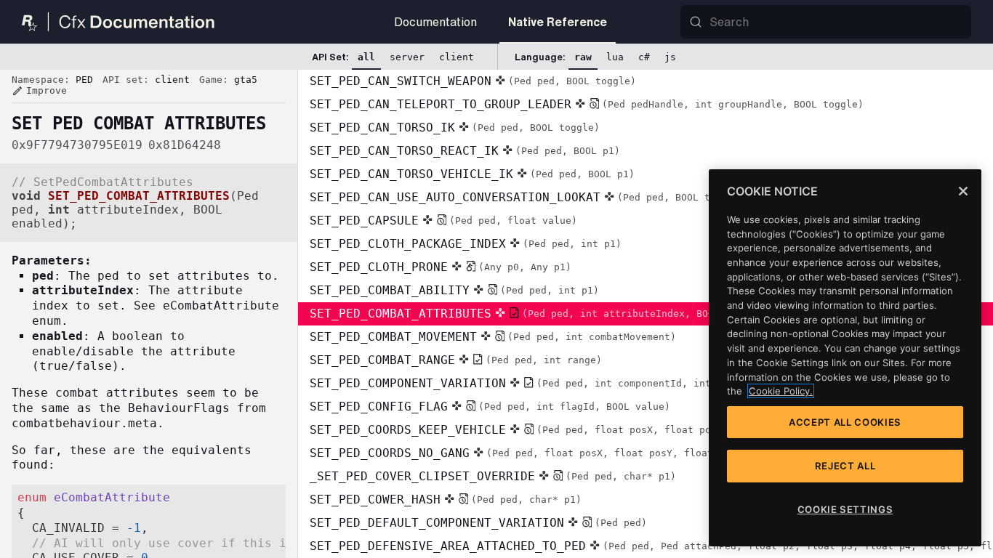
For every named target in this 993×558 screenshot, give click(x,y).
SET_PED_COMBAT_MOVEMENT (493, 337)
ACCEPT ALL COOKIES (845, 422)
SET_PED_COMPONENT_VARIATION (632, 383)
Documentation (435, 22)
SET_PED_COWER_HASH (446, 499)
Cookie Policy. (781, 391)
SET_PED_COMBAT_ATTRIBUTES (541, 313)
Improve (39, 91)
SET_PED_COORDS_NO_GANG (529, 453)
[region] (845, 357)
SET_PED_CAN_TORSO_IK (455, 127)
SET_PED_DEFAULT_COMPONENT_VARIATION (478, 523)
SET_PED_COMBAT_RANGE (456, 360)
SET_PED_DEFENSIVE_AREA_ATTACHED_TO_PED (651, 546)
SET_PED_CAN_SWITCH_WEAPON (473, 81)
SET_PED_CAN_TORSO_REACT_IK (465, 151)
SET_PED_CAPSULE (443, 220)
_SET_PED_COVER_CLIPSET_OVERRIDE (493, 476)
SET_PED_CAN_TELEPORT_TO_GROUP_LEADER (587, 104)
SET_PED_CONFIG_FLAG (490, 406)
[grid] (645, 314)
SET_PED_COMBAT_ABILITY (454, 290)
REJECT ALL (845, 466)
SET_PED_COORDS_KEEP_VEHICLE (554, 430)
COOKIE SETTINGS (845, 509)
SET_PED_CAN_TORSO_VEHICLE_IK (472, 174)
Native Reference (557, 22)
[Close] (963, 191)
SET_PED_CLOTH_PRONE (440, 267)
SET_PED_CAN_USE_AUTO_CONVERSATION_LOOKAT (527, 197)
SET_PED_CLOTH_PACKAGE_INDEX (466, 244)
